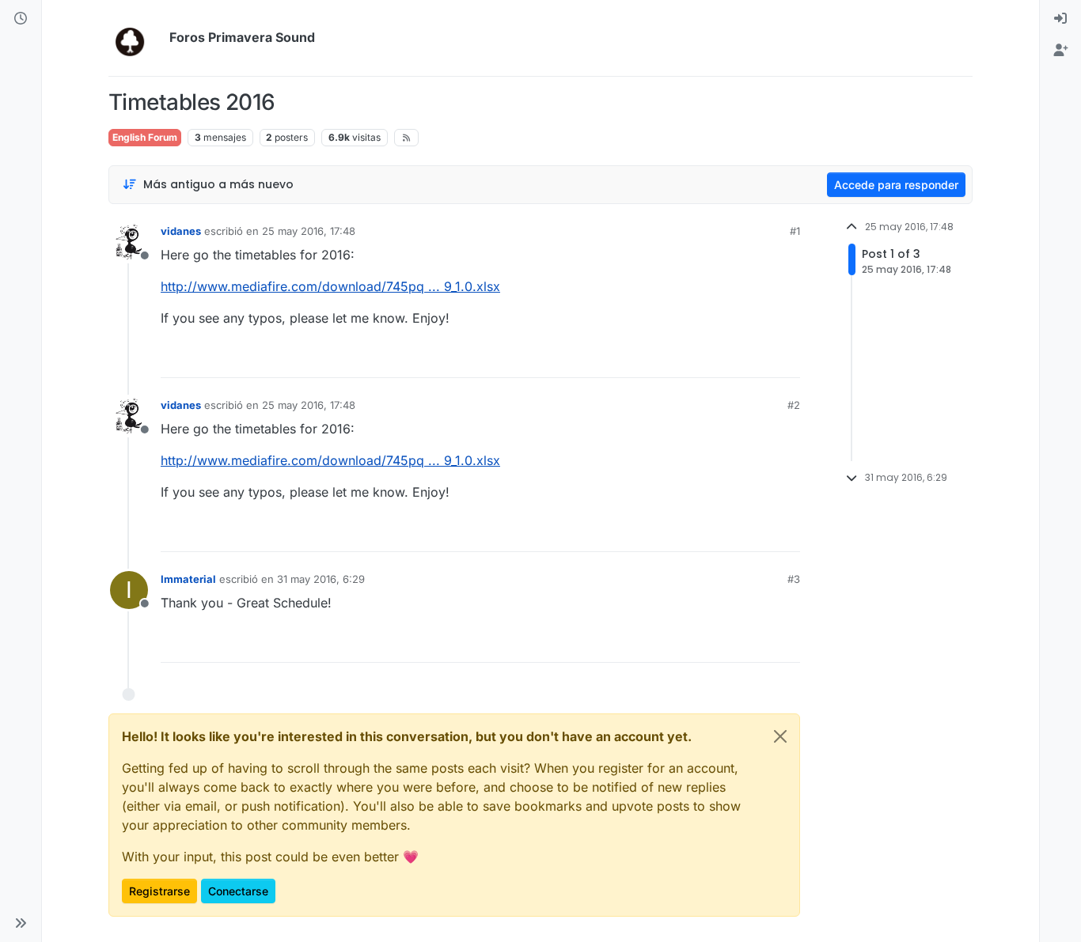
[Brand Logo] (136, 38)
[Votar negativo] (755, 358)
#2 (793, 405)
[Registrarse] (1060, 50)
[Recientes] (20, 19)
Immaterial (188, 579)
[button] (20, 923)
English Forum (144, 137)
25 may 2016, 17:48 (308, 231)
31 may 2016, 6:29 (321, 579)
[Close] (780, 736)
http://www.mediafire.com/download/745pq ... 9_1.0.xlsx (330, 286)
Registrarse (159, 891)
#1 (795, 231)
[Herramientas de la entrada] (786, 358)
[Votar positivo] (699, 358)
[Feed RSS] (406, 137)
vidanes (181, 231)
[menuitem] (1060, 19)
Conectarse (238, 891)
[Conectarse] (1060, 19)
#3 (793, 579)
